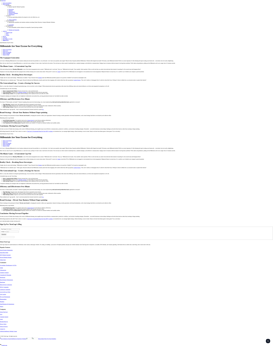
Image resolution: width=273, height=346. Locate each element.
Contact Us (2, 329)
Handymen (2, 282)
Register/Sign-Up (4, 321)
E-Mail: (3, 231)
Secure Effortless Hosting (5, 257)
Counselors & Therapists (5, 275)
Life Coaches (3, 294)
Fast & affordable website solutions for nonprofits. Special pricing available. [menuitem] (26, 27)
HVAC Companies (4, 287)
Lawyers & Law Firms (5, 292)
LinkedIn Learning (22, 92)
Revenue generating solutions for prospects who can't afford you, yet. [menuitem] (24, 17)
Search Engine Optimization (6, 250)
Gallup (58, 71)
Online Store (3, 259)
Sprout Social (31, 120)
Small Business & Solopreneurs (7, 304)
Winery (1, 306)
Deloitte (40, 77)
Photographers (3, 299)
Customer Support (4, 316)
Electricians (2, 277)
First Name (3, 229)
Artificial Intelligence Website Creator (8, 331)
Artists (1, 267)
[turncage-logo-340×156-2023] (3, 0)
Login (1, 319)
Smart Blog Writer (4, 252)
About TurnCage (4, 312)
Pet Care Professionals (5, 296)
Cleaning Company (4, 272)
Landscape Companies (5, 289)
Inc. (43, 109)
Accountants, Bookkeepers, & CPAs (8, 265)
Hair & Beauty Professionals (6, 279)
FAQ (1, 314)
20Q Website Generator (5, 255)
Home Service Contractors (6, 284)
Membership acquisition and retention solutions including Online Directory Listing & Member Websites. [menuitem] (32, 22)
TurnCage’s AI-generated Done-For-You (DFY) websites (40, 131)
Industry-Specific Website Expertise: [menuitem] (17, 6)
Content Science (77, 80)
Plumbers (2, 301)
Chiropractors (3, 270)
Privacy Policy (3, 324)
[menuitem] (138, 3)
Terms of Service (4, 326)
